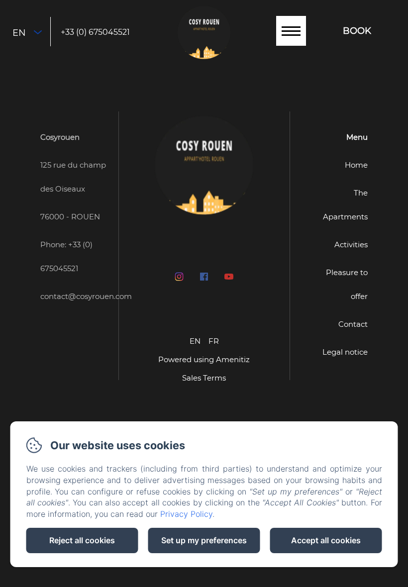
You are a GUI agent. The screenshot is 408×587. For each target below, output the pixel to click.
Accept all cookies (326, 540)
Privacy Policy (186, 514)
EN (195, 341)
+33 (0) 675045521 (95, 32)
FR (213, 341)
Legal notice (345, 352)
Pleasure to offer (347, 284)
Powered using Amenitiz (204, 359)
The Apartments (345, 204)
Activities (351, 244)
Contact (353, 324)
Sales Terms (204, 378)
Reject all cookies (82, 540)
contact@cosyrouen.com (86, 296)
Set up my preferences (204, 540)
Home (356, 165)
